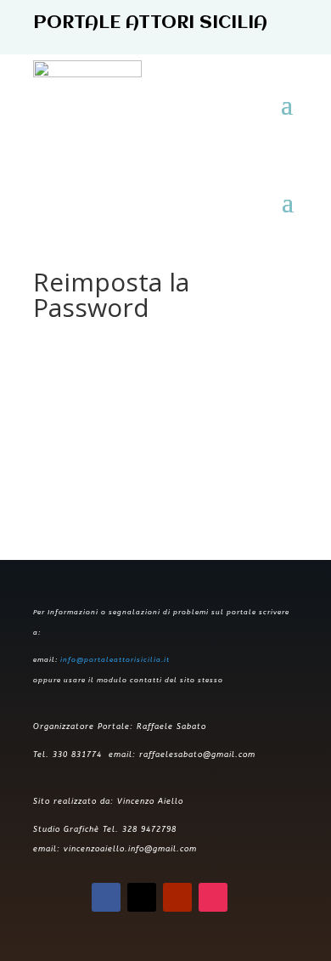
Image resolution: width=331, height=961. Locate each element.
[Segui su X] (141, 897)
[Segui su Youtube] (177, 897)
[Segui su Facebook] (106, 897)
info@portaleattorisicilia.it (115, 660)
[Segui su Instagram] (213, 897)
